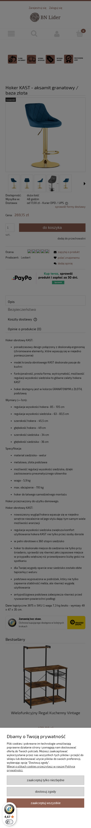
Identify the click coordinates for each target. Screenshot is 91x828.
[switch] (9, 822)
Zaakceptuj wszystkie (46, 803)
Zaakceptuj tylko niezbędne (45, 780)
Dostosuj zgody (45, 791)
